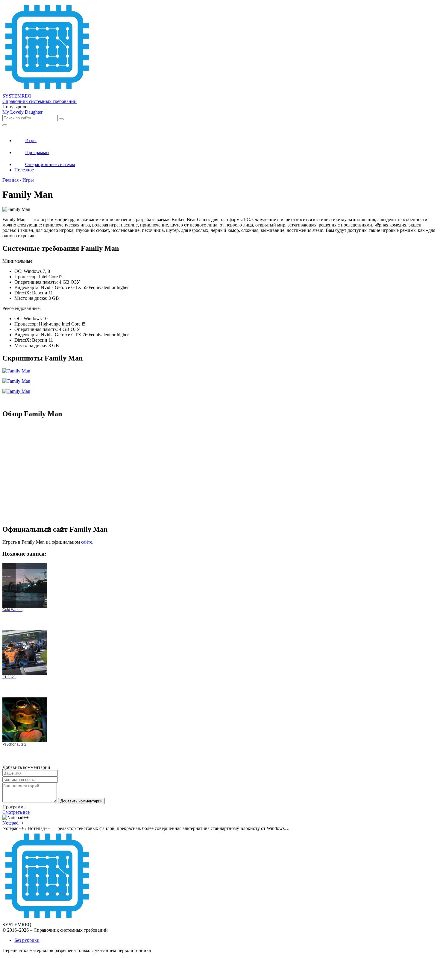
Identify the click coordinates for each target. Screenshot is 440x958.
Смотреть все (16, 812)
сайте (86, 542)
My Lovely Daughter (22, 112)
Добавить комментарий (81, 801)
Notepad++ (13, 822)
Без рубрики (27, 940)
